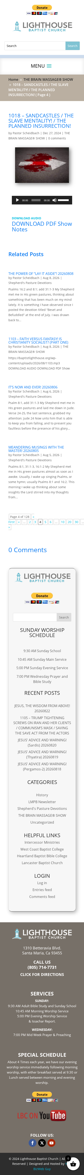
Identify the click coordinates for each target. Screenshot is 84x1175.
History (42, 795)
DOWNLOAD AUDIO (26, 218)
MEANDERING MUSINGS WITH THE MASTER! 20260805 (36, 449)
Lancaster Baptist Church (42, 862)
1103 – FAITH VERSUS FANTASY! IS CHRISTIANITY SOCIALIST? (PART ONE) (38, 341)
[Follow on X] (42, 1143)
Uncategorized (42, 822)
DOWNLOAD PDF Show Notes (42, 226)
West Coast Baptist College (42, 849)
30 (76, 522)
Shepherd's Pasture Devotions (30, 283)
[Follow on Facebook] (32, 1143)
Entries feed (42, 889)
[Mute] (54, 200)
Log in (42, 882)
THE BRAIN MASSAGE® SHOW (42, 815)
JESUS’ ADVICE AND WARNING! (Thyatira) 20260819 (42, 754)
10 (62, 522)
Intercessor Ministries (42, 842)
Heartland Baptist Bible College (42, 856)
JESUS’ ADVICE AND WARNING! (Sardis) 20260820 (42, 743)
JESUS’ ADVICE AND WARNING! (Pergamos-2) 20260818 (42, 766)
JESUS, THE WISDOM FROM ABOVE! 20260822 (42, 708)
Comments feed (42, 896)
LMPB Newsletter (42, 801)
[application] (42, 200)
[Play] (17, 200)
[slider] (64, 200)
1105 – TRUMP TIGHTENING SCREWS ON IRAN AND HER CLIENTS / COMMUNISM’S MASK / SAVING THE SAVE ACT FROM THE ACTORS (42, 725)
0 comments (57, 138)
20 (69, 522)
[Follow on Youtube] (51, 1143)
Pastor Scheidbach (26, 133)
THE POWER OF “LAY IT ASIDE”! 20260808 (40, 273)
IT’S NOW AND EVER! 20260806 (33, 387)
